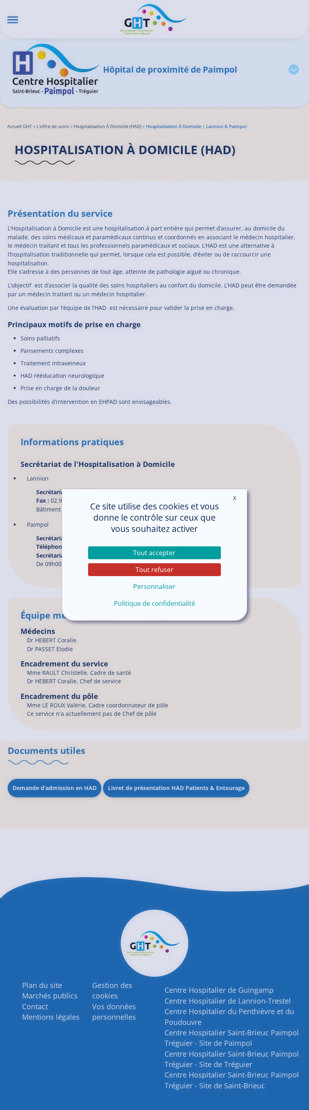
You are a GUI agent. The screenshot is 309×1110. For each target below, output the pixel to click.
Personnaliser (154, 586)
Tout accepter (154, 552)
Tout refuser (154, 569)
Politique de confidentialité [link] (154, 603)
